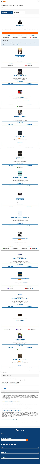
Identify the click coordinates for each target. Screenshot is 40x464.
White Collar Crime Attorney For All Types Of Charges (11, 401)
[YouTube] (4, 444)
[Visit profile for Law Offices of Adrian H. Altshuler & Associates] (20, 92)
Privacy (5, 461)
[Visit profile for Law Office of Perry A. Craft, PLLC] (20, 254)
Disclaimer (8, 461)
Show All (2, 388)
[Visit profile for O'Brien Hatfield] (20, 21)
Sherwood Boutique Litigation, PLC (20, 238)
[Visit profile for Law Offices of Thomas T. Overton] (20, 174)
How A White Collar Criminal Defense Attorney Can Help (11, 410)
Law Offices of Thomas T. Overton (20, 177)
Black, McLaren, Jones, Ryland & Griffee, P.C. (20, 298)
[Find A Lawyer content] (38, 450)
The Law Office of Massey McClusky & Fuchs (20, 278)
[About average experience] (36, 37)
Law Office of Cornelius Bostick (20, 359)
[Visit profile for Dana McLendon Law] (20, 153)
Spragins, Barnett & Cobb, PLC (20, 75)
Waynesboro (3, 383)
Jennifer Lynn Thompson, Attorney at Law (20, 217)
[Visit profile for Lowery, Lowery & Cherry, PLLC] (20, 315)
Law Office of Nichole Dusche (20, 136)
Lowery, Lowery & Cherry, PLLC (20, 318)
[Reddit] (12, 444)
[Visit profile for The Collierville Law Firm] (20, 51)
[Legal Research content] (38, 455)
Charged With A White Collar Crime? (8, 393)
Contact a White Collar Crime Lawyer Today (9, 419)
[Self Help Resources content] (38, 452)
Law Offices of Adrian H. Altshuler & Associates (20, 95)
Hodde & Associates (20, 198)
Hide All (5, 388)
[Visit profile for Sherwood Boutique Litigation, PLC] (20, 234)
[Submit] (27, 440)
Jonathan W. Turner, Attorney (20, 116)
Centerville (17, 383)
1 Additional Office (25, 282)
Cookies (12, 461)
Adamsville (14, 383)
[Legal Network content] (38, 457)
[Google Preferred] (15, 444)
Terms (1, 461)
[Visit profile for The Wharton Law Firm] (20, 335)
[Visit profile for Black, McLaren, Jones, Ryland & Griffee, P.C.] (20, 294)
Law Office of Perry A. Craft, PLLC (20, 258)
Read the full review (18, 44)
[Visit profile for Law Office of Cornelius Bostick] (20, 356)
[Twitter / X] (7, 444)
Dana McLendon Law (20, 157)
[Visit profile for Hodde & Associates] (20, 194)
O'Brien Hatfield (19, 25)
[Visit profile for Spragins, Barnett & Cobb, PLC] (20, 71)
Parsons (10, 383)
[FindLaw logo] (4, 1)
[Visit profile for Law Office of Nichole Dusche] (20, 133)
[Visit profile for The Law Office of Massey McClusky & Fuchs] (20, 274)
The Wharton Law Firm (20, 339)
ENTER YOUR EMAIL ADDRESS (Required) (6, 438)
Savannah (7, 383)
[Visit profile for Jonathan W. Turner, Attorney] (20, 112)
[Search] (38, 1)
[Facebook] (1, 444)
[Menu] (1, 1)
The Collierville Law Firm (20, 55)
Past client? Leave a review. (20, 56)
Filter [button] (2, 7)
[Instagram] (9, 444)
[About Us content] (38, 447)
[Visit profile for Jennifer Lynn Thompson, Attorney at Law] (20, 214)
